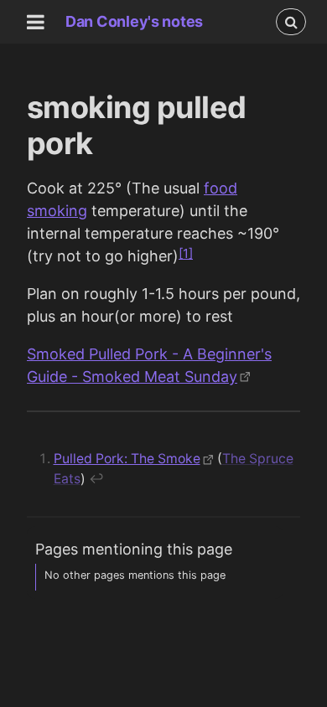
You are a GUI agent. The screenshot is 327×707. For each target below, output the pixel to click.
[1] (186, 253)
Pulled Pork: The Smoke (127, 459)
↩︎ (96, 479)
